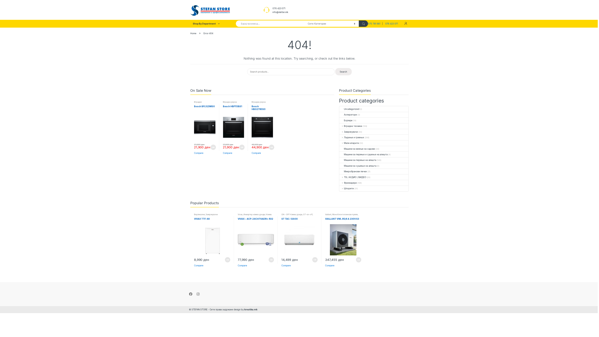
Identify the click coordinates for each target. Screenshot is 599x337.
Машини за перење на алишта (360, 160)
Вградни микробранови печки (204, 103)
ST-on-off (307, 214)
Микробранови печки (355, 171)
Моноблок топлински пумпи (345, 214)
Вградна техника (353, 126)
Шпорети (349, 188)
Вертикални (199, 214)
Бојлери (348, 120)
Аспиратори (350, 114)
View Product (213, 147)
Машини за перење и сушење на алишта (365, 154)
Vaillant (328, 214)
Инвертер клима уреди (254, 214)
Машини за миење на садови (359, 148)
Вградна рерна (230, 102)
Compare (198, 153)
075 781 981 (375, 23)
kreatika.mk (250, 309)
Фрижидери (350, 182)
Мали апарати (351, 143)
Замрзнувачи (351, 131)
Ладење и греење (354, 137)
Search (343, 71)
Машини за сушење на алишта (360, 165)
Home (193, 33)
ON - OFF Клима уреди (291, 214)
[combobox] (270, 23)
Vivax (240, 214)
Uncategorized (351, 109)
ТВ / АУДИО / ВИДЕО (355, 177)
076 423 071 (391, 23)
